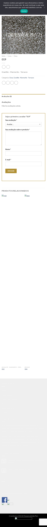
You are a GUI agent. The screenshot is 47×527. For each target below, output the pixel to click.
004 (26, 369)
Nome (8, 149)
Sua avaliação (11, 120)
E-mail (8, 160)
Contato (5, 412)
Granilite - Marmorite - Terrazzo (24, 78)
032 (3, 369)
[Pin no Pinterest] (16, 83)
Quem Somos (7, 395)
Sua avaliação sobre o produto (17, 130)
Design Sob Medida (9, 399)
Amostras (5, 404)
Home (4, 390)
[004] (35, 279)
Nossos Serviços (8, 408)
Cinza (15, 56)
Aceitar (24, 11)
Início (3, 56)
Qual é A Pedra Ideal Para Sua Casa (21, 469)
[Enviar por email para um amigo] (12, 83)
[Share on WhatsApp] (4, 83)
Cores (10, 56)
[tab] (23, 96)
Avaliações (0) (7, 96)
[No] (44, 8)
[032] (12, 279)
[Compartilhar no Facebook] (8, 83)
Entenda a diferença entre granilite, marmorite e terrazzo (26, 461)
